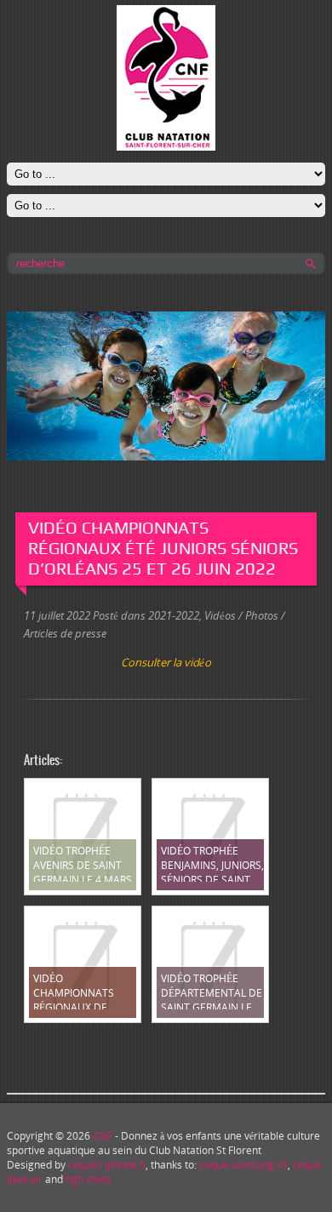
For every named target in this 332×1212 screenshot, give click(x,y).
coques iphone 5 (107, 1165)
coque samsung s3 (243, 1165)
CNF (102, 1136)
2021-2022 (173, 615)
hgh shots (89, 1179)
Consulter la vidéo (166, 662)
